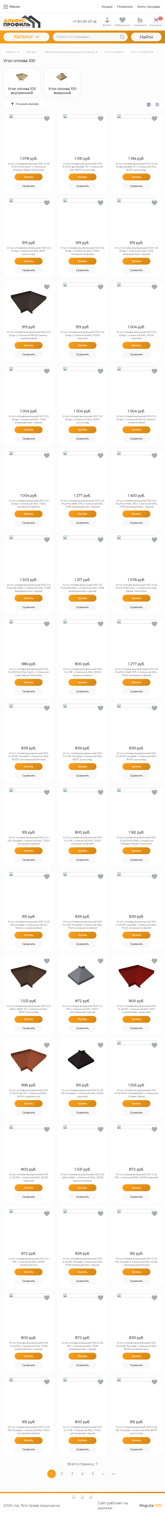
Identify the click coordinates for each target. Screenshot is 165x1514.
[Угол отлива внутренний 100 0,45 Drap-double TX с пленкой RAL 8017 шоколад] (82, 133)
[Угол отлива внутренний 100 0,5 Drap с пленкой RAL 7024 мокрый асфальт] (82, 217)
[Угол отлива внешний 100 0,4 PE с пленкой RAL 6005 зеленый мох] (28, 1228)
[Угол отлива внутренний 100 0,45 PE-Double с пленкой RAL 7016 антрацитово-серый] (82, 1228)
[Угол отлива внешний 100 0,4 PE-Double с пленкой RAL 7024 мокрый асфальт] (28, 807)
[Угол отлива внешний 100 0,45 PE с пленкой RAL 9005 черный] (136, 1144)
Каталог (23, 37)
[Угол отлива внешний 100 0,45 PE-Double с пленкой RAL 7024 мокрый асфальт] (28, 1396)
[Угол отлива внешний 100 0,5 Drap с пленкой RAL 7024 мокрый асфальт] (28, 470)
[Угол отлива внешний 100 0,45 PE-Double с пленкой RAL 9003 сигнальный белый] (136, 1228)
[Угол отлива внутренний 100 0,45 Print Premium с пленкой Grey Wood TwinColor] (28, 638)
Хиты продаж (148, 7)
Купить (28, 176)
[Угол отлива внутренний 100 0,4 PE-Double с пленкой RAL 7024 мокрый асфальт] (82, 891)
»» (113, 1474)
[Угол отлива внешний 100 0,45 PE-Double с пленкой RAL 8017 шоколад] (136, 1396)
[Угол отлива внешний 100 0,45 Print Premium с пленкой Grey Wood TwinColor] (136, 554)
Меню (14, 7)
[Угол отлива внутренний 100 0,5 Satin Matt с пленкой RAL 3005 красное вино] (82, 1144)
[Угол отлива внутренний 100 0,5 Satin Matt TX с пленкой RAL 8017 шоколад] (28, 975)
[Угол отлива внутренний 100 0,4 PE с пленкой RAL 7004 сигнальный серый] (82, 1396)
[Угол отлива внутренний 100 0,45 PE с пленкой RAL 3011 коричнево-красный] (136, 975)
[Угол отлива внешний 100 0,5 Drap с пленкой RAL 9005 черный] (136, 301)
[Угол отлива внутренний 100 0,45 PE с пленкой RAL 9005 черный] (28, 1144)
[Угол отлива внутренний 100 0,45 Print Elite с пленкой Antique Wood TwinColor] (136, 807)
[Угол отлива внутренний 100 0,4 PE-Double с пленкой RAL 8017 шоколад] (82, 722)
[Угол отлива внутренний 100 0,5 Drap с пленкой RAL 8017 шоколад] (28, 217)
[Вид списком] (157, 104)
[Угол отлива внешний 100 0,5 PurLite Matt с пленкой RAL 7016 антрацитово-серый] (82, 554)
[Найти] (122, 37)
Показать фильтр (27, 103)
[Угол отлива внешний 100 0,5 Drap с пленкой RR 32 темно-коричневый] (136, 385)
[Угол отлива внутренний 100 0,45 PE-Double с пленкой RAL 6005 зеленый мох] (136, 1312)
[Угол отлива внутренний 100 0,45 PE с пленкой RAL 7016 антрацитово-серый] (28, 1312)
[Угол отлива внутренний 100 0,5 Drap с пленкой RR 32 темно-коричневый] (28, 301)
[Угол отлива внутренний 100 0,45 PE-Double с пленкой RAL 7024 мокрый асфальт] (136, 891)
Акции (107, 7)
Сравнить (28, 186)
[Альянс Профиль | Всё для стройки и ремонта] (21, 21)
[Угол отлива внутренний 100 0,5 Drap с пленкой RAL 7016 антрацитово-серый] (136, 217)
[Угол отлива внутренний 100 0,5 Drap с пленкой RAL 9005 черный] (82, 301)
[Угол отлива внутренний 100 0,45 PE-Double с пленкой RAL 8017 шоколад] (136, 722)
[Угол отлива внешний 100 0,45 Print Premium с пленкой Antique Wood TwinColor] (28, 133)
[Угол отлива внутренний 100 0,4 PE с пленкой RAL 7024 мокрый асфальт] (82, 807)
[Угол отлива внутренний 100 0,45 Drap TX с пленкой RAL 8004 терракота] (28, 1059)
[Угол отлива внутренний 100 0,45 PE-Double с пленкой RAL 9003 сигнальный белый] (28, 722)
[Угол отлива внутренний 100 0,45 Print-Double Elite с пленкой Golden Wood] (136, 1059)
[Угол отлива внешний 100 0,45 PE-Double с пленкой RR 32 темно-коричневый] (28, 891)
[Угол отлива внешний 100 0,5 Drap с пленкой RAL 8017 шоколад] (82, 385)
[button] (46, 119)
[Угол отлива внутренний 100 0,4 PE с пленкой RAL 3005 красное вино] (82, 638)
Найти (146, 37)
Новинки (125, 7)
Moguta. (150, 1505)
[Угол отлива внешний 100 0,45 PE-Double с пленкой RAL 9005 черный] (82, 1059)
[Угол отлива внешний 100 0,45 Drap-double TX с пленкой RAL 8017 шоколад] (136, 133)
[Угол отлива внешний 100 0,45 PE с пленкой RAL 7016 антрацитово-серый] (82, 1312)
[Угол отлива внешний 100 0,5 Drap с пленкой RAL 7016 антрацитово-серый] (28, 385)
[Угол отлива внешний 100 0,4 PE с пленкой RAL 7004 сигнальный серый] (82, 975)
